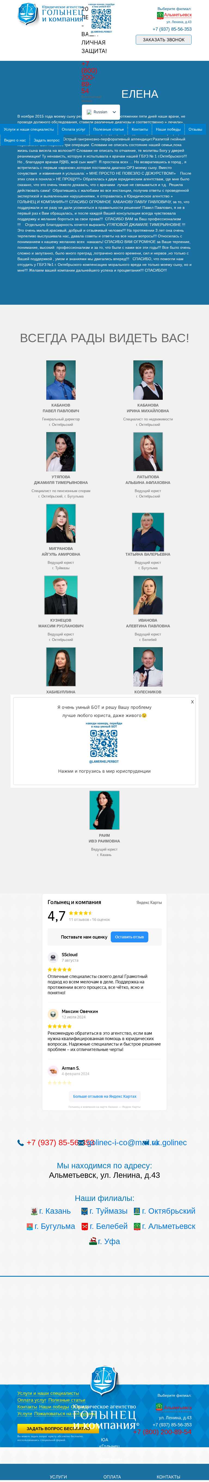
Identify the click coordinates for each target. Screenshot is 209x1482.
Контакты (140, 129)
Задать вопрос (47, 140)
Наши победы (168, 129)
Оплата (112, 1477)
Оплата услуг (73, 129)
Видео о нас (15, 140)
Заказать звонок (164, 39)
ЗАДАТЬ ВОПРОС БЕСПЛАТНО (58, 1428)
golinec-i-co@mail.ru (123, 1142)
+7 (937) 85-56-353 (172, 29)
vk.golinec (169, 1142)
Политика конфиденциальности (35, 1443)
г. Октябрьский (162, 1211)
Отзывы (195, 129)
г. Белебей (109, 1226)
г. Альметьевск (162, 1226)
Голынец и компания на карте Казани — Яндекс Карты (104, 1106)
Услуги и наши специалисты (29, 129)
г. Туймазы (109, 1211)
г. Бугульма (55, 1226)
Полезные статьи (108, 129)
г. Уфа (109, 1241)
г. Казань (55, 1211)
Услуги (24, 1413)
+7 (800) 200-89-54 (89, 77)
